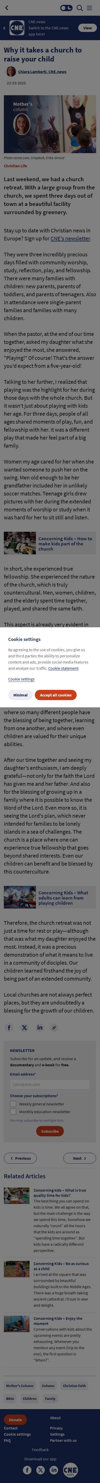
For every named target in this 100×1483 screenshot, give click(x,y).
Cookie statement (63, 668)
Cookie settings (21, 679)
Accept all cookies (56, 695)
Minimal (20, 695)
